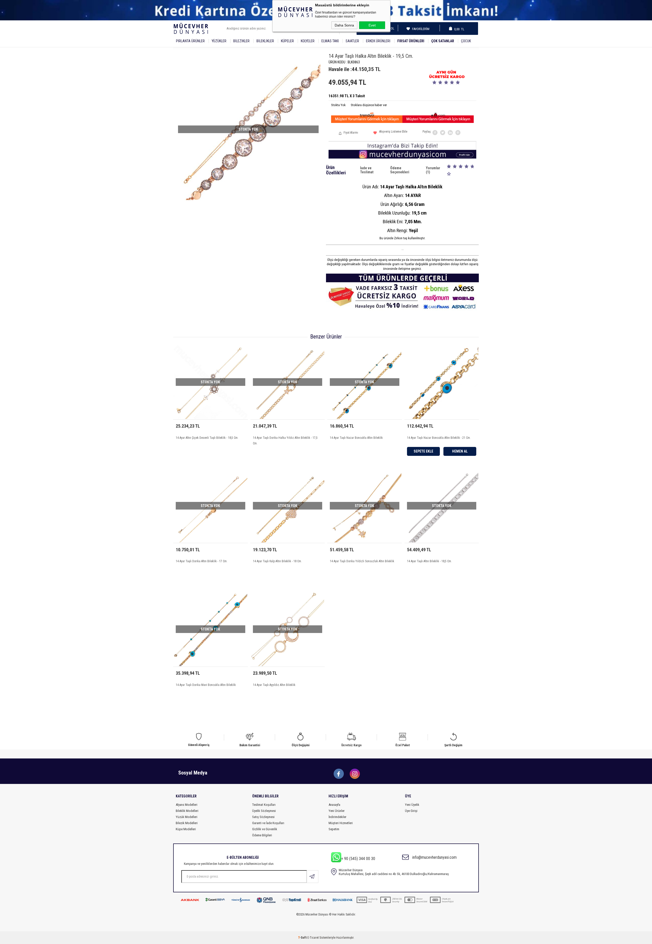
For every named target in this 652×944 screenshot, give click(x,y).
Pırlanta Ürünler (190, 41)
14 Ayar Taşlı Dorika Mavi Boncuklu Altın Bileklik (206, 685)
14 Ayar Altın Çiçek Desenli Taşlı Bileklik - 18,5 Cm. (207, 438)
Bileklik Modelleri (187, 811)
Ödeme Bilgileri (262, 835)
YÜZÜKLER (219, 41)
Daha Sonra (344, 25)
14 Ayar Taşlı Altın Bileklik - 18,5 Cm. (429, 561)
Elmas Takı (330, 41)
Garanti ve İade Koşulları (268, 823)
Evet (372, 25)
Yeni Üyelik (412, 805)
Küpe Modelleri (186, 829)
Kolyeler (308, 41)
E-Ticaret (313, 937)
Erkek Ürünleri (378, 41)
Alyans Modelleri (186, 805)
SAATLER (352, 41)
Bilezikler (241, 41)
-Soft (302, 937)
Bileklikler (265, 41)
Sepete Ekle (423, 451)
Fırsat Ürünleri (410, 41)
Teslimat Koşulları (264, 805)
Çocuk (466, 41)
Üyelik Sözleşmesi (264, 811)
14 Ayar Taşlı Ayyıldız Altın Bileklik (274, 685)
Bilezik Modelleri (187, 823)
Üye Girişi (411, 811)
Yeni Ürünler (337, 811)
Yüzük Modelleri (186, 817)
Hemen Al (460, 451)
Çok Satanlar (442, 41)
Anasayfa (334, 805)
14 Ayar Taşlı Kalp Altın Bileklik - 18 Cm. (277, 561)
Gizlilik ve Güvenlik (264, 829)
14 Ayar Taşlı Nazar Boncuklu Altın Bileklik (356, 438)
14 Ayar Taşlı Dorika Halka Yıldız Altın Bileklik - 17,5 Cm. (285, 440)
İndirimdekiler (337, 817)
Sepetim (334, 829)
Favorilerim (419, 29)
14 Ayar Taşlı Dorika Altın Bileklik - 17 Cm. (201, 561)
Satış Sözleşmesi (263, 817)
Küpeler (287, 41)
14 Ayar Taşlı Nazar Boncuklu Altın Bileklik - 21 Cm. (439, 438)
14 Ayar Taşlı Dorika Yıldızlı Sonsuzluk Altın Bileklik (362, 561)
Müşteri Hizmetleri (341, 823)
